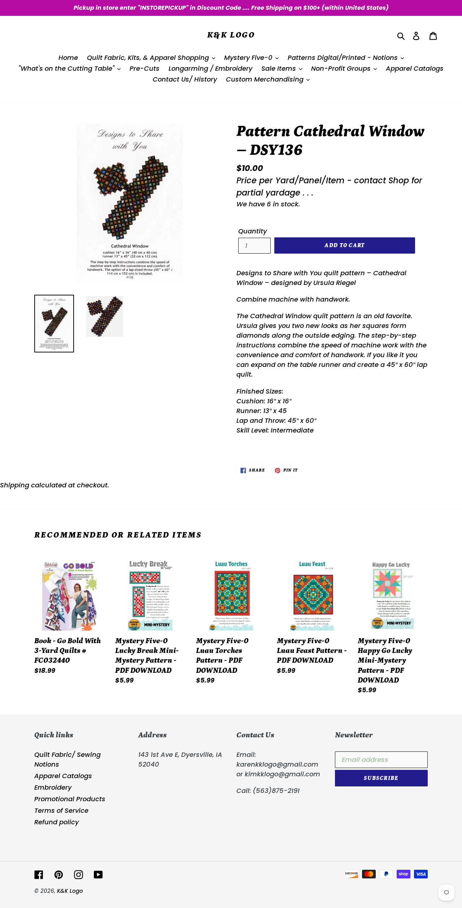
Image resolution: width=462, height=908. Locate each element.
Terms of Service (61, 810)
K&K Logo (231, 35)
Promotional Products (69, 798)
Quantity (252, 231)
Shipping (14, 485)
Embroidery (52, 787)
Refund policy (56, 821)
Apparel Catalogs (63, 775)
